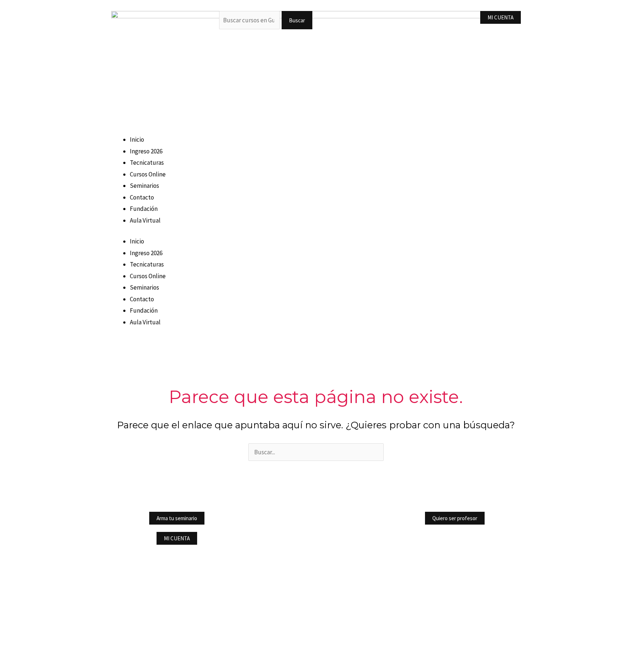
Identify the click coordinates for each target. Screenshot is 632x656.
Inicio (137, 139)
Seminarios (144, 186)
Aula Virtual (145, 220)
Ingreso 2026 (146, 151)
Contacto (142, 197)
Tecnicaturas (147, 163)
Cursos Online (148, 174)
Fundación (144, 209)
